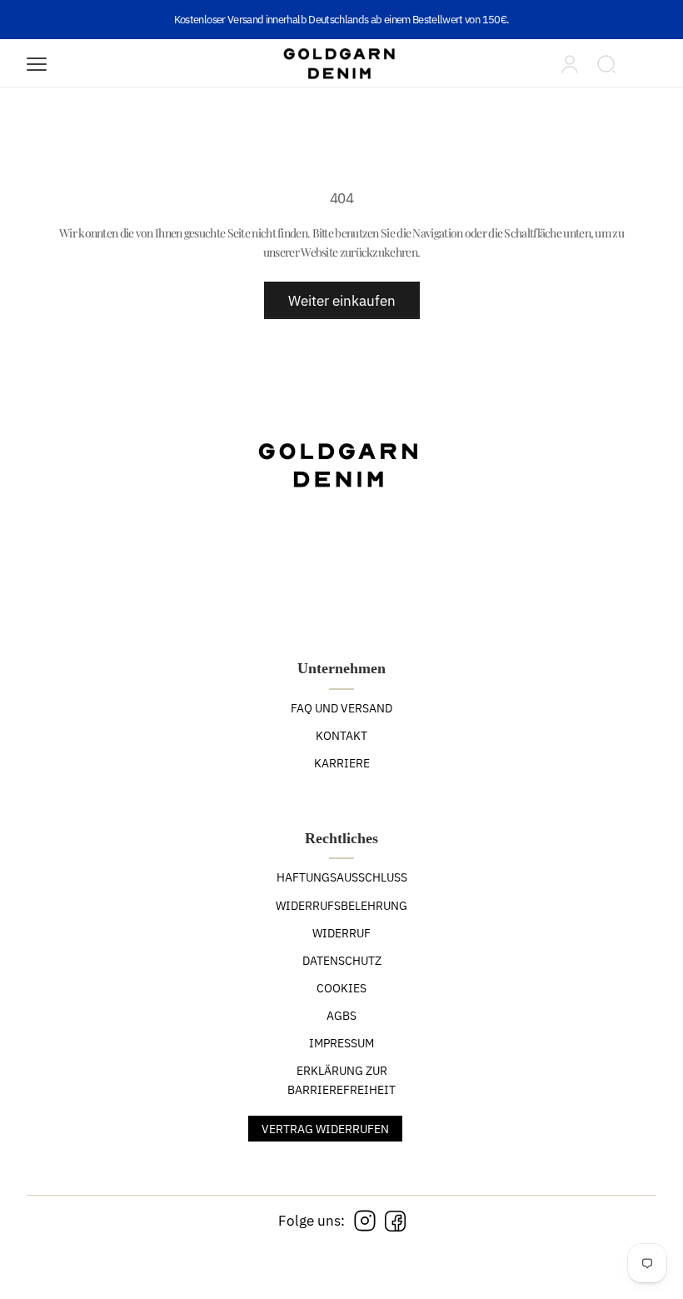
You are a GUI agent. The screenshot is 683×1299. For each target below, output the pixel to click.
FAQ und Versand (341, 708)
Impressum (341, 1043)
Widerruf (341, 933)
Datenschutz (341, 960)
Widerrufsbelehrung (341, 905)
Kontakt (341, 735)
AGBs (341, 1015)
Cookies (341, 988)
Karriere (342, 763)
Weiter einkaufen (342, 301)
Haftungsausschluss (342, 877)
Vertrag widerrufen (325, 1129)
